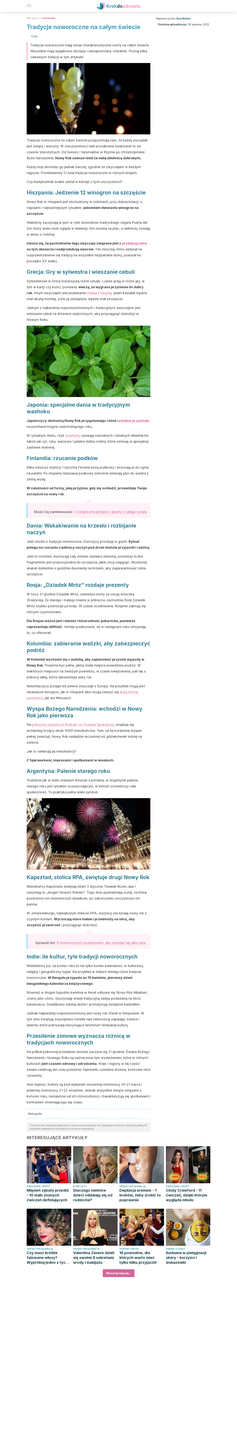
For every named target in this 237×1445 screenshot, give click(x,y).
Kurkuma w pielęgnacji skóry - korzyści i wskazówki (186, 1258)
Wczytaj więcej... (118, 1273)
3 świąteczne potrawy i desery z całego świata (110, 512)
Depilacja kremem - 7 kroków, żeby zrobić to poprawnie (140, 1195)
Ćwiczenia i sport (38, 1186)
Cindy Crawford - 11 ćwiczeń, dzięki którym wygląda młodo (186, 1195)
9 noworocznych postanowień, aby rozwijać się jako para (101, 943)
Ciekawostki (48, 18)
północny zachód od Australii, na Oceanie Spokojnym (73, 725)
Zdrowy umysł (129, 1248)
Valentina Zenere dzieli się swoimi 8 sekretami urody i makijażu (93, 1258)
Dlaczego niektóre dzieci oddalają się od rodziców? (92, 1195)
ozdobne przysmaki (133, 421)
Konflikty (80, 1186)
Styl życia (32, 18)
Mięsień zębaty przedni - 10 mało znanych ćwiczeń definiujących (48, 1195)
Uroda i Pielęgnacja (132, 1186)
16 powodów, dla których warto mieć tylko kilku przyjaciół (137, 1258)
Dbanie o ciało (175, 1248)
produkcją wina (134, 243)
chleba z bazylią (99, 293)
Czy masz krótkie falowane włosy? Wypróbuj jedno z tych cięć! (47, 1258)
